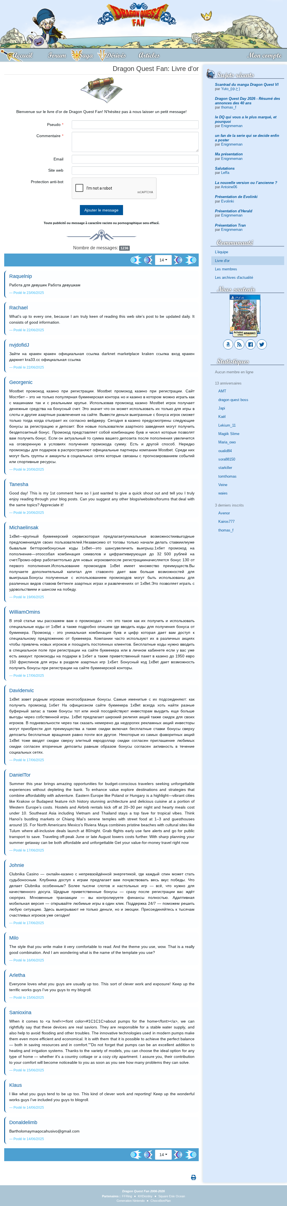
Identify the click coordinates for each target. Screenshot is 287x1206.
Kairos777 (226, 521)
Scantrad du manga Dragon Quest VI (247, 84)
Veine (222, 485)
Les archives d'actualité (234, 277)
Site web (55, 170)
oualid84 (225, 451)
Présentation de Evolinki (236, 197)
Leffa (225, 173)
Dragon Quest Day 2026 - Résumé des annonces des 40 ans (247, 100)
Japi (221, 408)
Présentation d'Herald (233, 211)
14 (161, 260)
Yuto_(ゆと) (230, 89)
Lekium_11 (227, 425)
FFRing (127, 1196)
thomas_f (228, 107)
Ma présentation (229, 154)
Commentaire (48, 136)
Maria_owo (227, 442)
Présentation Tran (230, 225)
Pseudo (54, 124)
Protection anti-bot (47, 181)
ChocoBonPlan (161, 1200)
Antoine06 (229, 187)
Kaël (222, 417)
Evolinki (227, 201)
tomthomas (227, 476)
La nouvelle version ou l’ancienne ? (246, 183)
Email (58, 159)
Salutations (225, 168)
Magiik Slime (228, 434)
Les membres (226, 269)
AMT (222, 391)
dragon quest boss (233, 400)
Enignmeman (231, 126)
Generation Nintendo (131, 1200)
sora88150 (226, 459)
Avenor (224, 513)
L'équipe (221, 252)
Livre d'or (222, 261)
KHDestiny (145, 1196)
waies (223, 493)
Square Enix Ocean (171, 1196)
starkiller (225, 468)
